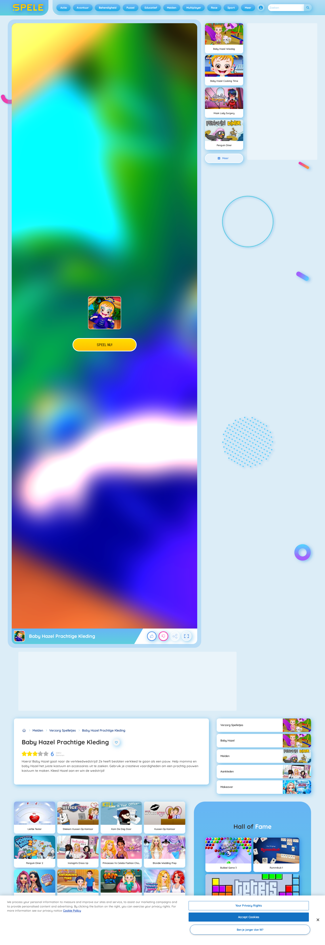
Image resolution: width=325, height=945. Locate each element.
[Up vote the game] (152, 636)
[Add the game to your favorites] (116, 742)
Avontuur (83, 7)
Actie (63, 7)
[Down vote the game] (163, 636)
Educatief (151, 7)
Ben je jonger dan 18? (250, 929)
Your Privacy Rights (248, 905)
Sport (231, 7)
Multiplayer (193, 7)
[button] (260, 7)
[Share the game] (175, 636)
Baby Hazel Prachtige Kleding (103, 730)
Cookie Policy (72, 910)
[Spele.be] (24, 730)
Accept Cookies (248, 917)
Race (214, 7)
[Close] (318, 920)
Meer (248, 7)
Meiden (171, 7)
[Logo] (28, 7)
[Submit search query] (308, 7)
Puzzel (130, 7)
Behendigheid (108, 7)
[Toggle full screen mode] (186, 636)
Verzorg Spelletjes (62, 730)
